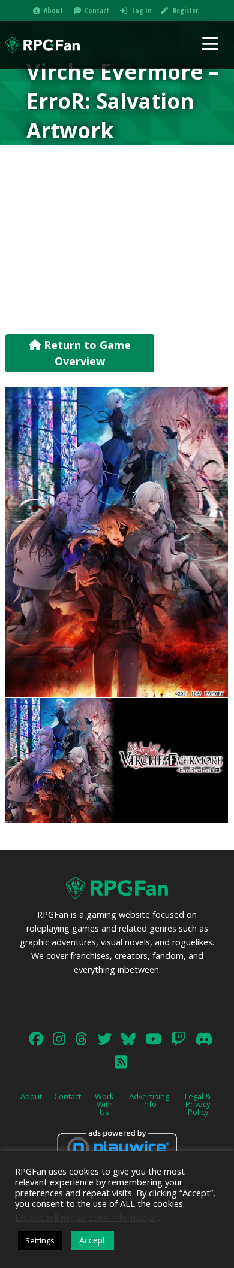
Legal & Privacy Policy (198, 1104)
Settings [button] (40, 1240)
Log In (142, 10)
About (53, 10)
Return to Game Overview (86, 353)
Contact (97, 10)
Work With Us (104, 1104)
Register (185, 10)
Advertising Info (149, 1100)
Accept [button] (92, 1240)
